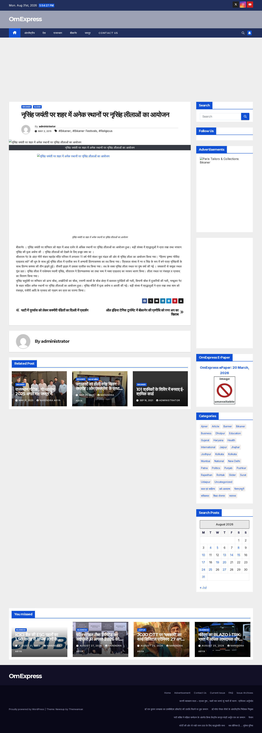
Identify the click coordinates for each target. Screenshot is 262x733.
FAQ (231, 692)
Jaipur (223, 447)
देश (44, 33)
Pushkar (241, 467)
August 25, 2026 (152, 645)
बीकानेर (73, 33)
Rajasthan (206, 474)
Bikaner (26, 107)
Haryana (218, 440)
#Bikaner (65, 131)
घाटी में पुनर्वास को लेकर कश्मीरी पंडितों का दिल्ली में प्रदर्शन (54, 310)
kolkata (219, 454)
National (219, 461)
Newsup (60, 709)
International (208, 447)
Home (167, 692)
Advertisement (182, 692)
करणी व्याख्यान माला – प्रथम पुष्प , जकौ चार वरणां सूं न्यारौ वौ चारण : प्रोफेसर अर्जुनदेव (216, 701)
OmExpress (25, 19)
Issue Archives (245, 692)
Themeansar (76, 709)
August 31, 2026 (30, 645)
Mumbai (205, 461)
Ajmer (204, 426)
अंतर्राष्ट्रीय (29, 33)
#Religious (105, 131)
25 (210, 569)
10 (203, 555)
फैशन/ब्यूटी (239, 488)
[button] (243, 33)
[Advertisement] (131, 64)
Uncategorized (223, 481)
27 (224, 569)
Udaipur (205, 481)
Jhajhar (235, 447)
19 (217, 562)
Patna (204, 467)
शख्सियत (205, 495)
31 (203, 577)
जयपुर (88, 33)
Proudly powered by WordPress (27, 709)
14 (231, 555)
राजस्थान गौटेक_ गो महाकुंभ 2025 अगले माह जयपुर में (35, 391)
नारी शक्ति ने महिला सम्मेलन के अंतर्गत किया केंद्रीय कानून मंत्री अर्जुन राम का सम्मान (209, 717)
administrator (47, 126)
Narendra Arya (50, 400)
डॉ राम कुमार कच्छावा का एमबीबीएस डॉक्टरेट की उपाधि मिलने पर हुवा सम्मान (176, 709)
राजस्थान (57, 33)
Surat (243, 474)
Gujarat (205, 440)
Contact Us (108, 33)
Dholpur (220, 433)
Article (215, 426)
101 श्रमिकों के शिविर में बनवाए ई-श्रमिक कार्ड (160, 391)
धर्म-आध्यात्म (224, 488)
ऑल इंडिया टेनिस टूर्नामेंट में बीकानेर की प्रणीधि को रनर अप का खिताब (142, 312)
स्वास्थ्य (232, 495)
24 (203, 569)
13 (224, 555)
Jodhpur (206, 454)
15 (238, 555)
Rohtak (221, 474)
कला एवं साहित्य (93, 379)
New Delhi (234, 461)
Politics (216, 467)
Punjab (228, 467)
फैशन (251, 717)
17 (203, 562)
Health (231, 440)
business (206, 433)
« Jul (203, 587)
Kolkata (232, 454)
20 (224, 562)
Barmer (228, 426)
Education (235, 433)
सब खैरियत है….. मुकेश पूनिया (240, 725)
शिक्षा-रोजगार (219, 495)
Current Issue (217, 692)
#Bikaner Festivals (85, 131)
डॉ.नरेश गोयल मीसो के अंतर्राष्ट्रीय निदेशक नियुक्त (232, 709)
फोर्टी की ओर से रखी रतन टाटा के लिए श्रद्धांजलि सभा (202, 725)
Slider (37, 107)
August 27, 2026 (91, 645)
